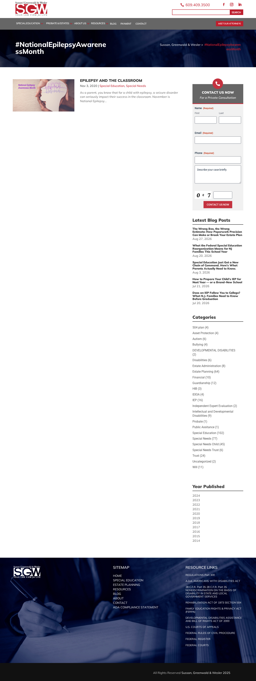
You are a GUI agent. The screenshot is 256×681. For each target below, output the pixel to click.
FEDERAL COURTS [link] (197, 645)
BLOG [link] (113, 24)
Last (221, 113)
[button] (224, 5)
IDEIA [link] (196, 394)
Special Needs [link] (136, 86)
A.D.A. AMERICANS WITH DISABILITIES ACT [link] (213, 581)
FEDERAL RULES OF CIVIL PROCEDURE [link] (210, 633)
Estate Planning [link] (202, 371)
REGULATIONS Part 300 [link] (200, 575)
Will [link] (194, 467)
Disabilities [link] (199, 360)
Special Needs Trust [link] (205, 450)
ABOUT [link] (118, 598)
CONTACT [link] (141, 24)
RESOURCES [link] (98, 23)
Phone (204, 152)
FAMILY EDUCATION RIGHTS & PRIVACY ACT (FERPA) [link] (213, 610)
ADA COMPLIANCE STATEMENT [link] (135, 607)
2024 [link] (196, 495)
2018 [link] (196, 522)
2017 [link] (196, 527)
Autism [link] (197, 339)
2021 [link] (196, 509)
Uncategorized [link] (201, 461)
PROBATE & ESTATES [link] (57, 23)
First (197, 113)
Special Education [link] (112, 86)
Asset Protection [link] (203, 333)
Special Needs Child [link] (205, 444)
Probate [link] (197, 421)
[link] (31, 15)
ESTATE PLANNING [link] (126, 585)
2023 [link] (196, 500)
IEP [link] (194, 400)
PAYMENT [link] (126, 24)
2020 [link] (196, 513)
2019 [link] (196, 518)
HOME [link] (117, 576)
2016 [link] (196, 531)
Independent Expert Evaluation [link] (212, 406)
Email (204, 132)
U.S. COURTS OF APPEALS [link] (202, 627)
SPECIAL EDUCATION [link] (28, 23)
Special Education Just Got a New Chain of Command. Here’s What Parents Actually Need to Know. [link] (215, 265)
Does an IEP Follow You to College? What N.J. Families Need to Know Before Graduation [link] (216, 296)
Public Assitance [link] (203, 427)
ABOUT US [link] (80, 23)
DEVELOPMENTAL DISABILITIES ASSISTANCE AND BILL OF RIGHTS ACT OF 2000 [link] (214, 619)
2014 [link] (196, 540)
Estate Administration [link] (206, 366)
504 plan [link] (198, 327)
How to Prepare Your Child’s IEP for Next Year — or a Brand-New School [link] (217, 280)
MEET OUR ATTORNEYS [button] (229, 23)
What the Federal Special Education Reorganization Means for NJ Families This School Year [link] (217, 248)
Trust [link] (195, 455)
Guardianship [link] (201, 383)
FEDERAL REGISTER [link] (198, 639)
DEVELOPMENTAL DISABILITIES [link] (213, 350)
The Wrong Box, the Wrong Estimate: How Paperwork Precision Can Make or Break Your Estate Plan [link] (217, 232)
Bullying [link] (197, 344)
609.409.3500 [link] (198, 4)
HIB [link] (194, 388)
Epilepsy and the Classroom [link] (111, 80)
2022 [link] (196, 504)
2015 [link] (196, 536)
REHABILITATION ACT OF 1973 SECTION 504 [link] (213, 602)
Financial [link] (198, 377)
